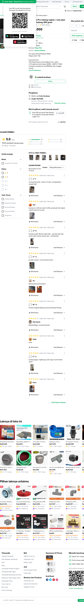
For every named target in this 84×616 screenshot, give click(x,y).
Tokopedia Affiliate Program (10, 568)
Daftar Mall (27, 573)
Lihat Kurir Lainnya (60, 103)
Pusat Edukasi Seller (30, 570)
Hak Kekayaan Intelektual (10, 559)
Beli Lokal (5, 587)
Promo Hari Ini (6, 584)
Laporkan (63, 122)
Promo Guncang (7, 590)
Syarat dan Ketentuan (30, 584)
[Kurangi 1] (72, 26)
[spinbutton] (76, 26)
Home (2, 15)
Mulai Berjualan (56, 1)
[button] (74, 11)
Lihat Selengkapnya (35, 70)
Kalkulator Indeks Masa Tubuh (11, 578)
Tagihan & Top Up (29, 556)
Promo (67, 1)
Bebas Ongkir (28, 562)
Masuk (75, 6)
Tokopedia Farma (7, 581)
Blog (3, 565)
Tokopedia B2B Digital (9, 572)
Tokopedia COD (29, 559)
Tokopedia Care (77, 1)
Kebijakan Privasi (29, 587)
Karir (3, 562)
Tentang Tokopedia (43, 1)
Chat (75, 40)
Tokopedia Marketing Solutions (11, 575)
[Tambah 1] (80, 26)
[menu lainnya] (64, 175)
